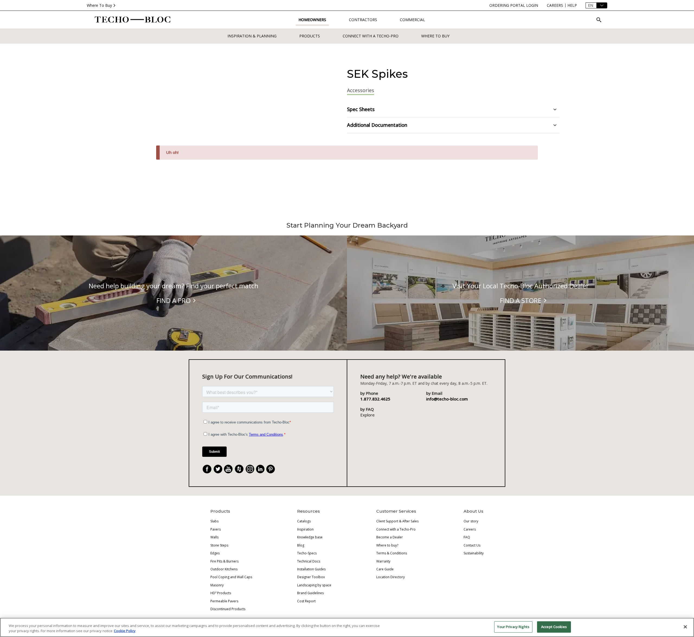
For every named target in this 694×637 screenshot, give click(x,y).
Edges (215, 553)
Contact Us (472, 545)
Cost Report (306, 601)
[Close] (685, 627)
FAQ (467, 537)
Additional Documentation (377, 125)
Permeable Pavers (224, 601)
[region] (347, 627)
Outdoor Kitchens (223, 569)
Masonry (217, 585)
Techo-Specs (307, 553)
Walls (214, 537)
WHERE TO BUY (435, 35)
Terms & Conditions (391, 553)
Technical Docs (308, 561)
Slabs (214, 521)
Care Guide (385, 569)
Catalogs (304, 521)
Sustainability (474, 553)
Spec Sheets (361, 109)
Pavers (215, 529)
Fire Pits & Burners (224, 561)
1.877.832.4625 (375, 399)
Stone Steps (219, 545)
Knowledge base (310, 537)
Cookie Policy (125, 631)
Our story (471, 521)
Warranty (383, 561)
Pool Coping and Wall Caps (231, 577)
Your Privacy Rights (513, 626)
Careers (470, 529)
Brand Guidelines (310, 593)
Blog (300, 545)
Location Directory (390, 577)
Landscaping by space (314, 585)
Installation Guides (311, 569)
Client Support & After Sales (397, 521)
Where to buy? (387, 545)
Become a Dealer (389, 537)
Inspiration (305, 529)
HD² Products (220, 593)
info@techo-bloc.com (447, 399)
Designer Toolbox (311, 577)
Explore (367, 415)
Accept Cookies (554, 626)
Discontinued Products (227, 609)
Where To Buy (99, 5)
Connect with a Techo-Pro (371, 35)
